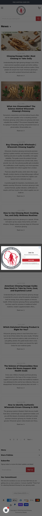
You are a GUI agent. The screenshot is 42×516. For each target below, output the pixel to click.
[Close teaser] (11, 505)
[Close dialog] (40, 247)
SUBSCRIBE (31, 260)
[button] (6, 510)
